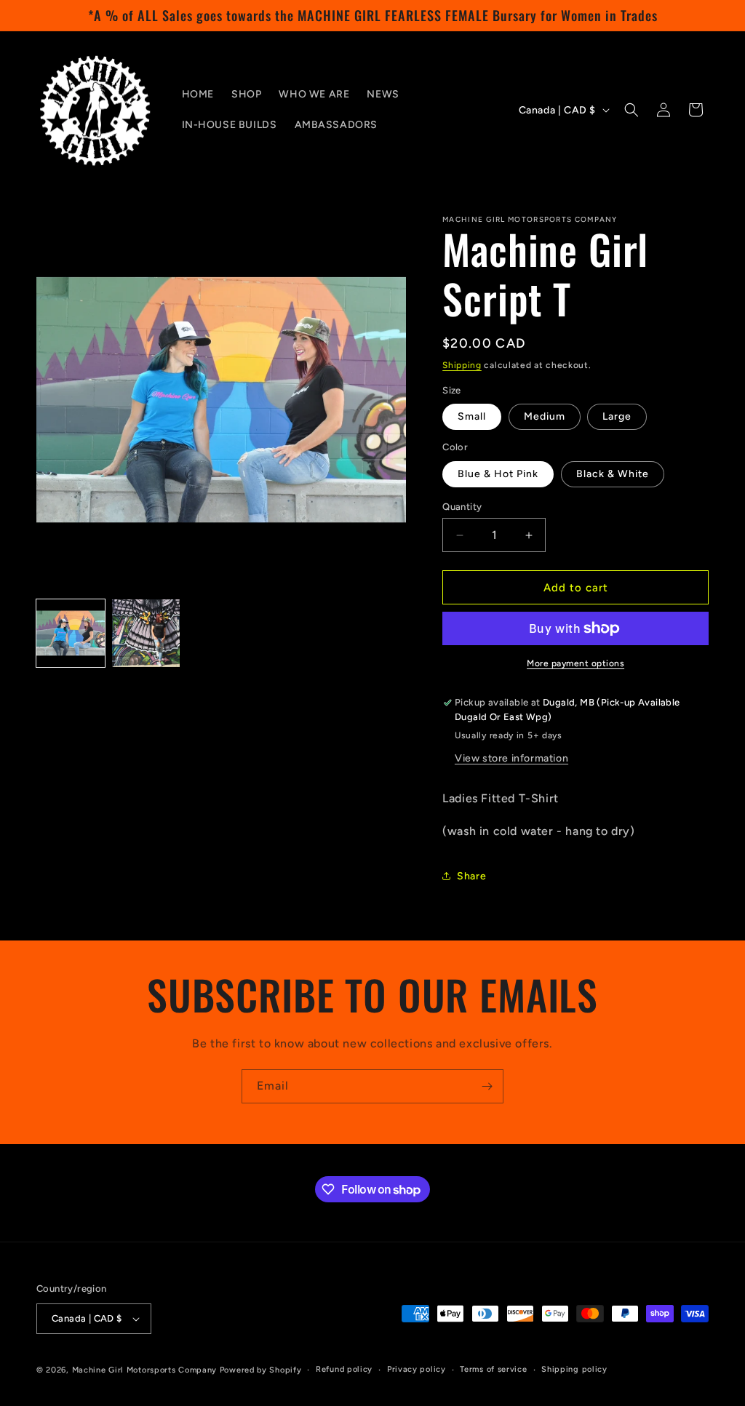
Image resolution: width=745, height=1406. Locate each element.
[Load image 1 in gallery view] (70, 633)
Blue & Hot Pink (498, 474)
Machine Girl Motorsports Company (144, 1370)
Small (472, 416)
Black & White (612, 474)
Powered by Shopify (261, 1370)
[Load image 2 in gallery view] (146, 633)
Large (617, 416)
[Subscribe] (487, 1086)
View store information (511, 758)
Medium (544, 416)
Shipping (462, 365)
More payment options (575, 663)
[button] (631, 110)
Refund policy (344, 1369)
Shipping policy (574, 1369)
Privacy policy (416, 1369)
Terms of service (493, 1369)
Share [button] (471, 876)
